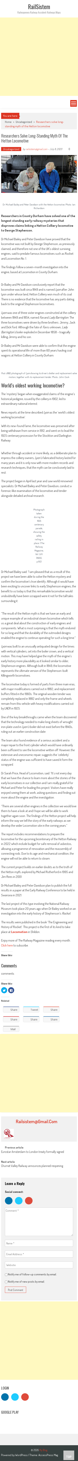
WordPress (21, 1455)
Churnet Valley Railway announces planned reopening (32, 1166)
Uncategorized (24, 122)
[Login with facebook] (10, 1205)
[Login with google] (29, 1205)
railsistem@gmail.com (36, 149)
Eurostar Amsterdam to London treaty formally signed (32, 1152)
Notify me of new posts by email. (26, 1281)
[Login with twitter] (20, 1205)
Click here (7, 945)
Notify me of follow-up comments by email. (32, 1274)
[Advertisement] (39, 56)
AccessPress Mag (48, 1455)
